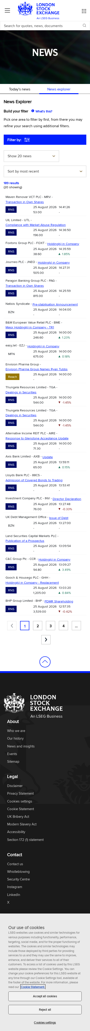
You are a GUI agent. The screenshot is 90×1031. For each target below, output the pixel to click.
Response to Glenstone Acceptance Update (37, 438)
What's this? (44, 111)
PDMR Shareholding (59, 601)
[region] (45, 972)
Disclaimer (15, 786)
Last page (46, 639)
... (76, 625)
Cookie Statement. (33, 987)
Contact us (15, 864)
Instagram (14, 887)
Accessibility (16, 832)
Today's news (19, 89)
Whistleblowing (18, 872)
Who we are (16, 731)
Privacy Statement (20, 793)
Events (12, 754)
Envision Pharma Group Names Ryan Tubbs (37, 369)
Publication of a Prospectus (25, 540)
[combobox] (31, 157)
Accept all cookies (45, 996)
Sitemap (13, 761)
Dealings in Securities (21, 392)
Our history (15, 738)
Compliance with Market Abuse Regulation (36, 224)
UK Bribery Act (18, 817)
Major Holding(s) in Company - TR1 (30, 327)
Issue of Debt (58, 517)
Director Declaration (67, 498)
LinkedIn (13, 895)
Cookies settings (45, 1022)
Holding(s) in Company (63, 243)
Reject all (45, 1009)
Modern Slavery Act (21, 824)
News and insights (21, 746)
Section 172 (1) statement (25, 840)
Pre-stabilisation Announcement (55, 304)
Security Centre (18, 879)
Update (47, 457)
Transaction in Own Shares (25, 202)
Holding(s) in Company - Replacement (32, 582)
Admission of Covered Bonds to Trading (34, 480)
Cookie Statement (20, 809)
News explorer (58, 89)
